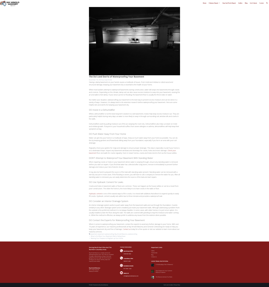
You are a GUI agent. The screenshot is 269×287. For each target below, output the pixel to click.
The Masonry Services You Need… (164, 277)
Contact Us (154, 257)
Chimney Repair (213, 3)
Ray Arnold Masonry (121, 234)
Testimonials (154, 253)
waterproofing (132, 234)
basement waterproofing (106, 234)
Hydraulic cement (95, 193)
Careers (261, 3)
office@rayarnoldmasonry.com (131, 276)
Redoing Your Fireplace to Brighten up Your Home (107, 238)
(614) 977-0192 (127, 261)
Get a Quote (253, 3)
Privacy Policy (177, 285)
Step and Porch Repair (229, 3)
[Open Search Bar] (267, 3)
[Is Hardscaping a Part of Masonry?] (152, 265)
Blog (246, 3)
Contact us (127, 229)
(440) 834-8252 (127, 254)
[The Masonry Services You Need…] (152, 278)
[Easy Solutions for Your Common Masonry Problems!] (152, 272)
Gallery (240, 3)
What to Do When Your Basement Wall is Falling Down (108, 236)
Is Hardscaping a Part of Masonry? (164, 264)
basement (94, 234)
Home (204, 3)
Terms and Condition (168, 285)
